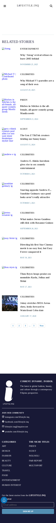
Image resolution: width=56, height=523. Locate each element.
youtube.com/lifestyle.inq (16, 432)
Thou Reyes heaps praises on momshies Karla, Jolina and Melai (35, 277)
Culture (7, 465)
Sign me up (28, 511)
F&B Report (35, 461)
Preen (32, 446)
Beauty (6, 461)
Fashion (6, 456)
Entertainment (11, 480)
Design (6, 451)
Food (5, 475)
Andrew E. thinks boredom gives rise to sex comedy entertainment (34, 164)
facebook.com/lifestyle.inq (17, 422)
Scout (32, 451)
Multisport (35, 465)
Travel (6, 470)
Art (4, 446)
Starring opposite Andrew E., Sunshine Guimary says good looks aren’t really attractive (35, 193)
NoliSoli (34, 456)
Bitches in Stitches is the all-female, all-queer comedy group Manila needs (36, 110)
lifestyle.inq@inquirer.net (16, 427)
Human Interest (11, 485)
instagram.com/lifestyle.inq (17, 417)
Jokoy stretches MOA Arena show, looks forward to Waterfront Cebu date (35, 307)
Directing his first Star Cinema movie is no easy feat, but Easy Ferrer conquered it (36, 248)
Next (41, 326)
